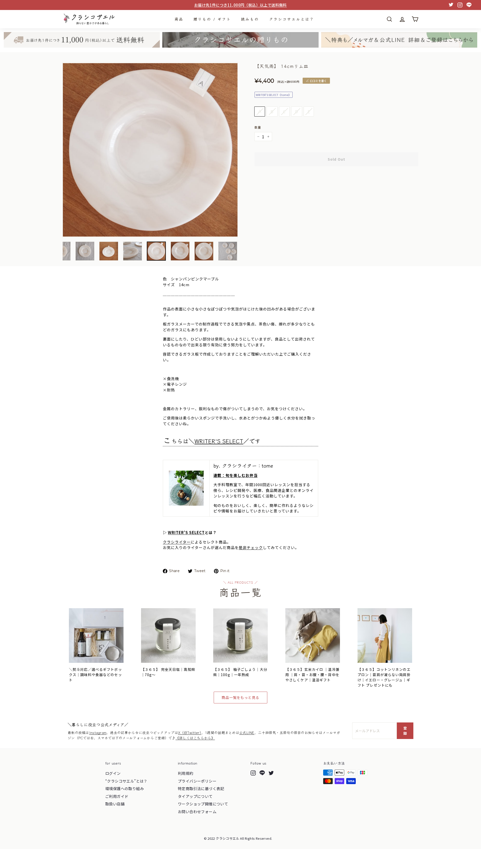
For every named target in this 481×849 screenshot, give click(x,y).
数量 (258, 127)
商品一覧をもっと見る (240, 697)
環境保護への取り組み (124, 788)
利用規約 (185, 773)
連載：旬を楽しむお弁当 (235, 475)
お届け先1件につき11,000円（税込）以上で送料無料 (240, 5)
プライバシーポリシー (197, 781)
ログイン (113, 773)
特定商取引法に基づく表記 (201, 788)
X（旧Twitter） (189, 732)
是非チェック (251, 547)
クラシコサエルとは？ (291, 19)
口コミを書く (318, 81)
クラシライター (177, 542)
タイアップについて (195, 796)
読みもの (250, 19)
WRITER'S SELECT (218, 441)
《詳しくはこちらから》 (195, 737)
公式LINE (247, 732)
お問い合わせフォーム (197, 811)
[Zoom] (150, 149)
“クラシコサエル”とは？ (126, 781)
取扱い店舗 (115, 803)
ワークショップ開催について (203, 803)
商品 (178, 19)
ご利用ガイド (116, 796)
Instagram (98, 732)
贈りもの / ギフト (212, 19)
